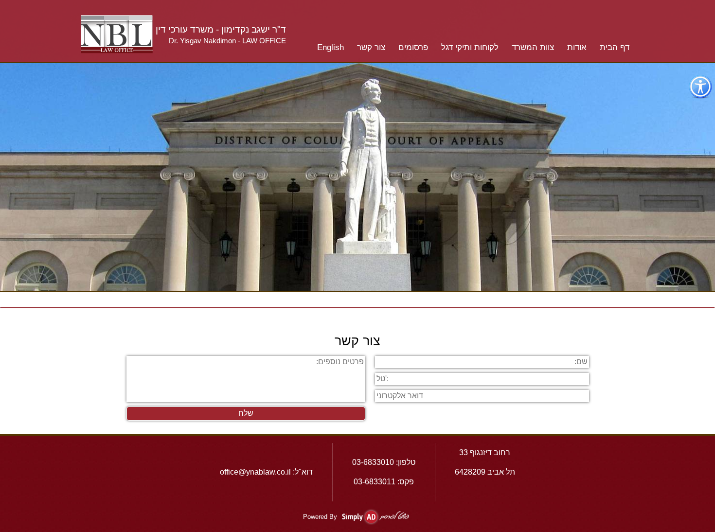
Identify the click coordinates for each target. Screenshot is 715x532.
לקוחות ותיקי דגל (470, 47)
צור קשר (371, 47)
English (330, 47)
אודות (577, 47)
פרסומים (413, 47)
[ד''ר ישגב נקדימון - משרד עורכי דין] (116, 51)
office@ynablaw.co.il (255, 472)
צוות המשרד (533, 47)
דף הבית (614, 47)
